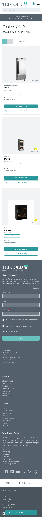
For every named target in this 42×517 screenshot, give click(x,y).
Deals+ (4, 408)
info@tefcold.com (13, 464)
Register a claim (7, 360)
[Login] (33, 3)
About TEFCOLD (7, 381)
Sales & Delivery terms (10, 502)
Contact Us (6, 350)
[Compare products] (12, 93)
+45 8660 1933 (15, 461)
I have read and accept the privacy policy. (19, 326)
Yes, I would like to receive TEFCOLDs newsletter (21, 320)
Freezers (5, 416)
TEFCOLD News (7, 396)
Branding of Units (8, 388)
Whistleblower (7, 508)
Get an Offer (6, 355)
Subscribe (21, 338)
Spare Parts (6, 426)
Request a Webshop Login (11, 357)
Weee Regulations (8, 505)
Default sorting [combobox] (22, 41)
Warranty (5, 393)
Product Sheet (34, 80)
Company (6, 310)
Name (4, 301)
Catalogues (6, 391)
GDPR (4, 496)
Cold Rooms (6, 421)
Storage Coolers (7, 413)
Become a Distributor (9, 352)
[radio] (10, 41)
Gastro (4, 423)
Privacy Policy (13, 331)
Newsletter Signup (8, 362)
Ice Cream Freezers (8, 418)
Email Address (7, 292)
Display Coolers (7, 411)
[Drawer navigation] (38, 3)
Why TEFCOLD (7, 383)
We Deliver (6, 386)
